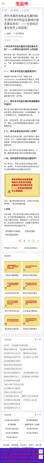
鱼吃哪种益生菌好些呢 (28, 349)
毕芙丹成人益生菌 (29, 400)
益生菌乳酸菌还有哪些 (12, 361)
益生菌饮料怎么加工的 (12, 353)
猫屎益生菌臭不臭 (10, 349)
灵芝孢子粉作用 (32, 429)
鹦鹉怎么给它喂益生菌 (30, 396)
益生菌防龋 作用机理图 (30, 377)
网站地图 (14, 445)
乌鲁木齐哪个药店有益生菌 (14, 384)
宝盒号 (8, 33)
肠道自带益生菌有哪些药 (13, 365)
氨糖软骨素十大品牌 (32, 424)
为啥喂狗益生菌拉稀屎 (12, 400)
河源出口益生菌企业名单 (13, 392)
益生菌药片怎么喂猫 (30, 357)
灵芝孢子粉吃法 (12, 437)
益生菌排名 (14, 10)
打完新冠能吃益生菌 (11, 396)
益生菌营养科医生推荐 (12, 380)
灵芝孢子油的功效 (11, 429)
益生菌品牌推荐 (32, 420)
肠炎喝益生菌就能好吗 (12, 373)
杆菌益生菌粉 (30, 231)
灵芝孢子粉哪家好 (11, 433)
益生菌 (6, 345)
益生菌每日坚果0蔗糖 (20, 345)
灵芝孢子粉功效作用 (11, 420)
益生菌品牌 (12, 424)
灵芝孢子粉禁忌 (32, 433)
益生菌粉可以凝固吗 (13, 231)
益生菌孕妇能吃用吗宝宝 (13, 369)
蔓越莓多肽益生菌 (29, 353)
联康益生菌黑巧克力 (11, 377)
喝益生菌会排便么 (12, 235)
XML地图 (6, 445)
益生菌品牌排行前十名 (12, 408)
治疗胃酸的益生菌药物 (12, 388)
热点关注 (23, 445)
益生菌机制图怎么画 (30, 373)
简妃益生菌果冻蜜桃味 (12, 404)
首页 (6, 10)
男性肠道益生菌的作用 (12, 357)
